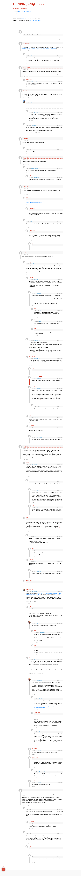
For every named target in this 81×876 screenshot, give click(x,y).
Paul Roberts (36, 112)
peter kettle (33, 149)
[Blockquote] (34, 35)
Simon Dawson (39, 680)
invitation (22, 18)
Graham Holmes (34, 81)
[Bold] (24, 35)
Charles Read (39, 378)
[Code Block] (36, 35)
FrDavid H (35, 847)
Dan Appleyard (36, 209)
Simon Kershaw (35, 376)
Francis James (33, 221)
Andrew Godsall (34, 464)
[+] (41, 34)
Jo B (35, 823)
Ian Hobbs (41, 406)
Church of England (21, 11)
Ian (37, 490)
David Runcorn (33, 102)
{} (39, 34)
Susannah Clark (37, 730)
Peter (40, 310)
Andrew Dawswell (34, 55)
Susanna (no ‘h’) (36, 279)
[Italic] (26, 35)
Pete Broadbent (36, 608)
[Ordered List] (31, 35)
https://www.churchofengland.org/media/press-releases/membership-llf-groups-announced (39, 48)
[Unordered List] (33, 35)
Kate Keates (33, 263)
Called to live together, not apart (35, 20)
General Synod (28, 11)
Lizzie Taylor (39, 550)
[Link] (37, 35)
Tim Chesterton (29, 166)
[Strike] (29, 35)
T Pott (35, 481)
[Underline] (28, 35)
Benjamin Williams (34, 168)
